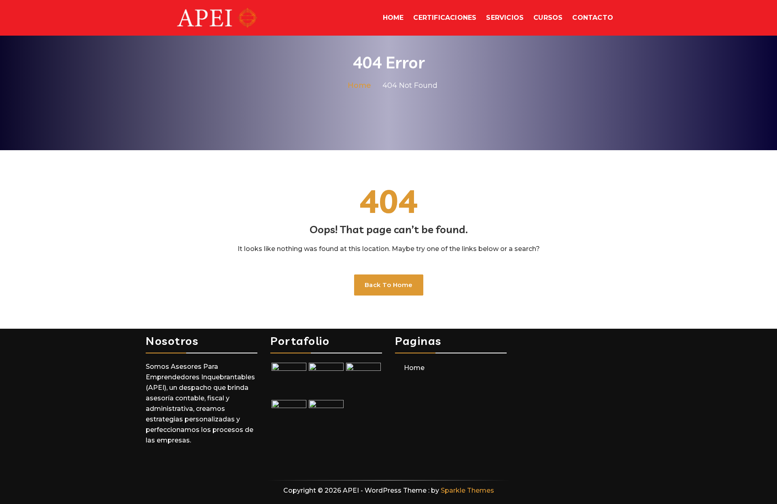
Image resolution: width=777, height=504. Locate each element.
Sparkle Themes (467, 490)
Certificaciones (444, 17)
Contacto (592, 17)
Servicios (505, 17)
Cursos (548, 17)
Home (393, 17)
